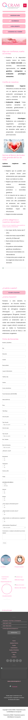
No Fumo (6, 485)
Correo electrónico (6, 388)
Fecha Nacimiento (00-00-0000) (9, 393)
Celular (4, 382)
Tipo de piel (5, 433)
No (4, 460)
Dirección (4, 353)
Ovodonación (7, 596)
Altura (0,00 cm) (6, 399)
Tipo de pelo (5, 422)
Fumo (5, 483)
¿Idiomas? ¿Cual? (6, 450)
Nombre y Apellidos (6, 342)
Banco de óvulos (20, 588)
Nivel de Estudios (6, 445)
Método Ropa (19, 580)
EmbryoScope (7, 610)
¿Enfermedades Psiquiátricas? (9, 525)
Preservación (19, 567)
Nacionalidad (5, 365)
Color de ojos (5, 428)
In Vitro (3, 567)
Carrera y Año (5, 470)
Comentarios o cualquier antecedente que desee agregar (13, 531)
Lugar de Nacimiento (7, 371)
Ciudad (4, 359)
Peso (3, 405)
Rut (3, 348)
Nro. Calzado (5, 439)
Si (4, 458)
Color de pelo (5, 416)
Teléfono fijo (5, 376)
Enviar (4, 542)
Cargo (3, 476)
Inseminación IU (6, 582)
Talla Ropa (4, 410)
